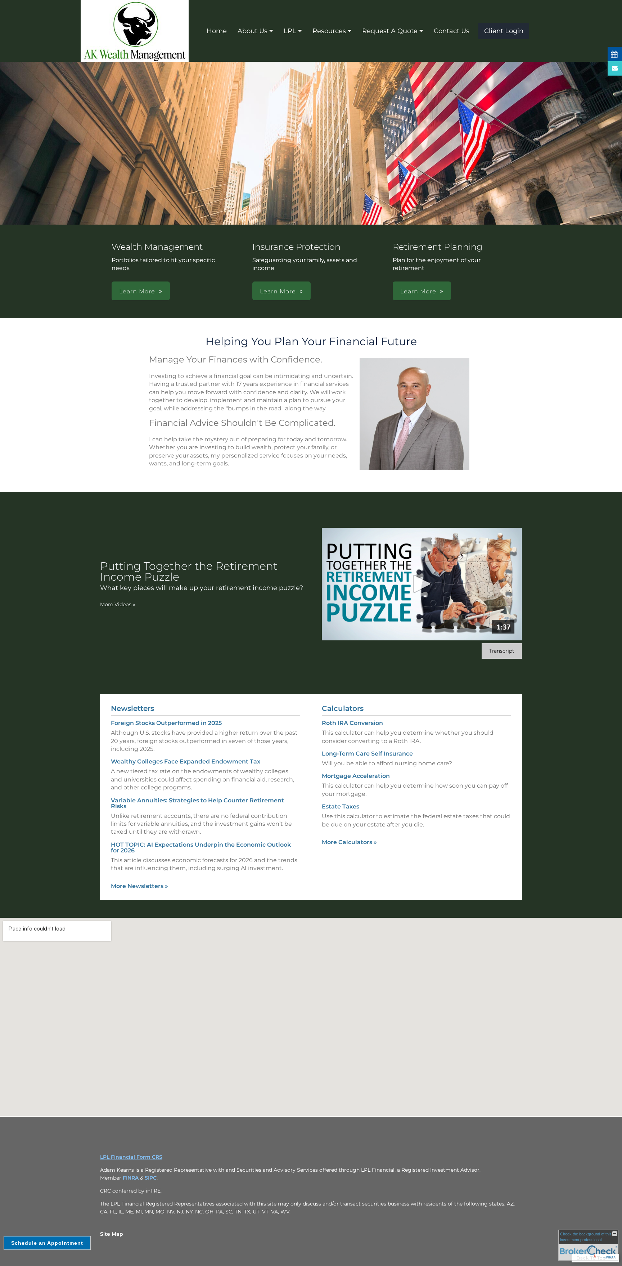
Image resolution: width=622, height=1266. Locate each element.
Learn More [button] (137, 291)
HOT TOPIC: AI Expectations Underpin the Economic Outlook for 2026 (201, 847)
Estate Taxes (340, 806)
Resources (329, 31)
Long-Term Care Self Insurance (367, 753)
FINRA (131, 1178)
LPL (290, 31)
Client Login (503, 31)
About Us (252, 31)
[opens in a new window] (615, 54)
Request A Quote (390, 31)
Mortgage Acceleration (356, 775)
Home (217, 31)
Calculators (343, 708)
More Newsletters (139, 886)
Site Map (111, 1234)
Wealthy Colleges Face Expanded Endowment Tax (185, 761)
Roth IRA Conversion (352, 723)
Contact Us (451, 31)
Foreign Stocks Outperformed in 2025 (166, 723)
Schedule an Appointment (47, 1243)
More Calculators (349, 842)
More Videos (117, 604)
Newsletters (132, 708)
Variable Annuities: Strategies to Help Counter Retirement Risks (197, 803)
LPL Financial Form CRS (131, 1157)
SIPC (151, 1178)
